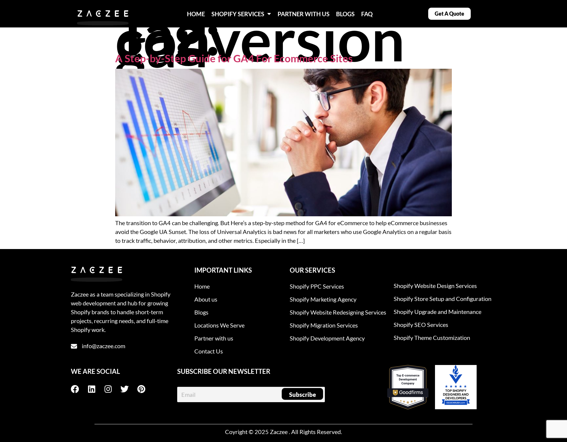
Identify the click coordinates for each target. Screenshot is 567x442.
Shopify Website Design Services (435, 285)
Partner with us (213, 338)
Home (202, 286)
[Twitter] (128, 389)
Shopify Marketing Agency (323, 299)
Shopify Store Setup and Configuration (442, 298)
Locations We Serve (219, 325)
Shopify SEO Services (421, 324)
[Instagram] (112, 389)
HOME (196, 13)
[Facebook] (79, 389)
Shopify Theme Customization (432, 337)
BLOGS (345, 13)
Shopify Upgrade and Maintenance (437, 311)
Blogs (201, 312)
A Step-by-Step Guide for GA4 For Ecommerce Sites (234, 58)
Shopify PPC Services (317, 286)
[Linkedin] (95, 389)
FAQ (367, 13)
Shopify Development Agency (327, 338)
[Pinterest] (145, 389)
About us (205, 299)
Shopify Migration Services (324, 325)
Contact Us (208, 351)
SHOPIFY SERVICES (237, 13)
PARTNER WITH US (304, 13)
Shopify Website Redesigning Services (338, 312)
